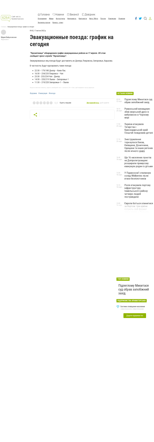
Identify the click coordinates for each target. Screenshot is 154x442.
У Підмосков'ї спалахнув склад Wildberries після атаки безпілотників (137, 175)
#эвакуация (42, 93)
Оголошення (42, 19)
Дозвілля (121, 19)
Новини (59, 14)
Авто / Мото (93, 19)
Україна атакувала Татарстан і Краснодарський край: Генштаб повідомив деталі (138, 128)
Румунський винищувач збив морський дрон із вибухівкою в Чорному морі (137, 113)
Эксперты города (44, 23)
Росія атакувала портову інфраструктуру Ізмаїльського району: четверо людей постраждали (137, 191)
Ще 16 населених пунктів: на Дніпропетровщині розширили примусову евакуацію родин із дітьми (138, 162)
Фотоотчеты (60, 19)
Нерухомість (71, 19)
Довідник (90, 14)
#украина (33, 93)
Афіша (51, 19)
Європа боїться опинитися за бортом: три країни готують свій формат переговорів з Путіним (138, 207)
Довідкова (112, 19)
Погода (103, 19)
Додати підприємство (134, 315)
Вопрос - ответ (58, 23)
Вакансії (74, 14)
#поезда (52, 93)
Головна (45, 14)
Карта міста (83, 19)
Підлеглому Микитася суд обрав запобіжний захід (138, 101)
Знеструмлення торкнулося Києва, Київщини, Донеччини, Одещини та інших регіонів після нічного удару (138, 145)
